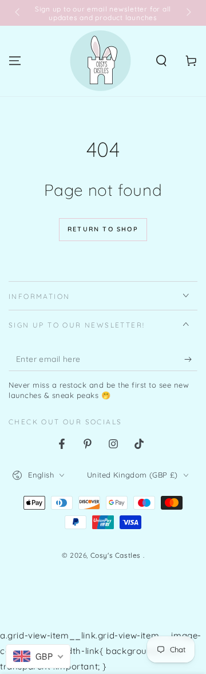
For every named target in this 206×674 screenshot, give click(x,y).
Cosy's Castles (116, 555)
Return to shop (103, 229)
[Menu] (15, 60)
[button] (161, 60)
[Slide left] (18, 13)
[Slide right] (187, 13)
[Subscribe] (190, 359)
